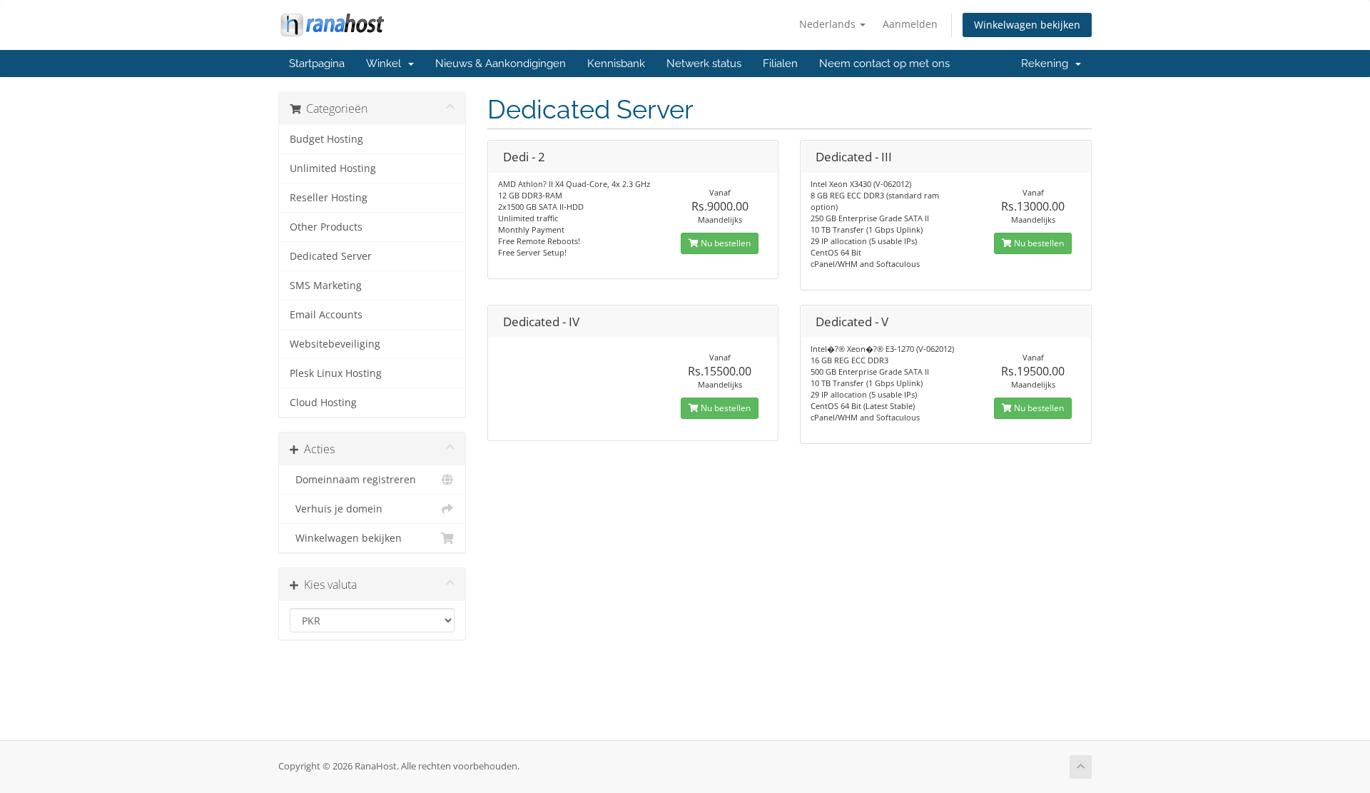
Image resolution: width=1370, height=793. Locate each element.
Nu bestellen (725, 243)
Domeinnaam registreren (353, 479)
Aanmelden (910, 24)
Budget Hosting (326, 139)
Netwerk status (703, 63)
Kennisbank (616, 63)
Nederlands (828, 24)
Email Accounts (326, 314)
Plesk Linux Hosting (336, 373)
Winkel (386, 63)
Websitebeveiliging (335, 344)
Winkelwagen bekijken (1027, 24)
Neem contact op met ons (884, 63)
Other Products (326, 227)
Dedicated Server (331, 256)
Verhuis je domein (336, 508)
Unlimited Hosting (333, 168)
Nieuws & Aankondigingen (500, 63)
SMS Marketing (326, 285)
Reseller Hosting (328, 197)
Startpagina (317, 63)
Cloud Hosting (323, 402)
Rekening (1047, 63)
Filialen (780, 63)
